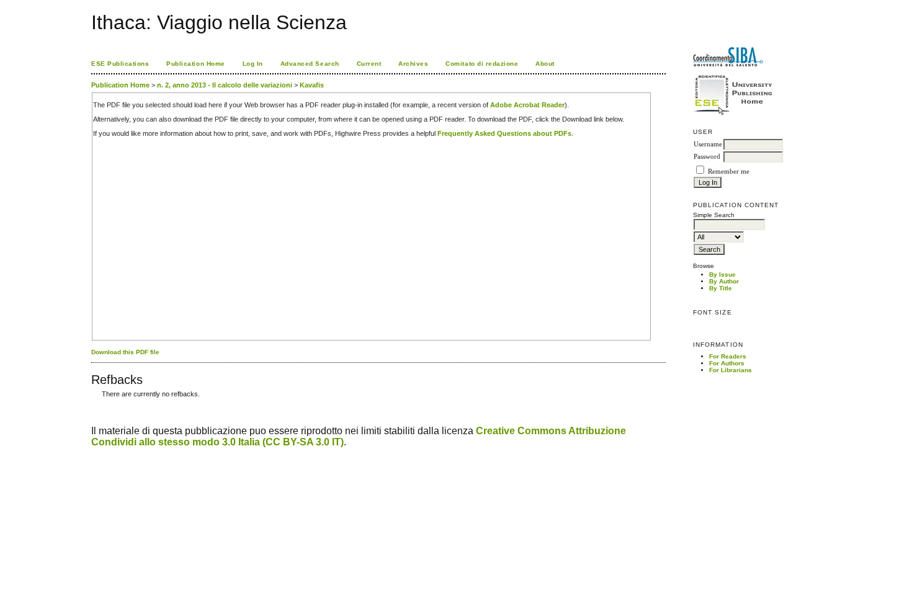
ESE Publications (120, 63)
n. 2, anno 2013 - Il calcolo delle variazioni (224, 85)
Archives (413, 63)
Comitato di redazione (481, 63)
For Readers (727, 356)
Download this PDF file (125, 352)
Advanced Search (309, 63)
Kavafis (312, 85)
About (545, 63)
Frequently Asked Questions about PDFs (504, 133)
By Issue (722, 274)
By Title (720, 288)
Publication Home (195, 63)
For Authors (726, 363)
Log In (253, 63)
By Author (724, 281)
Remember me (728, 171)
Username (708, 144)
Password (707, 156)
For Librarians (730, 370)
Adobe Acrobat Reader (527, 105)
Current (369, 63)
